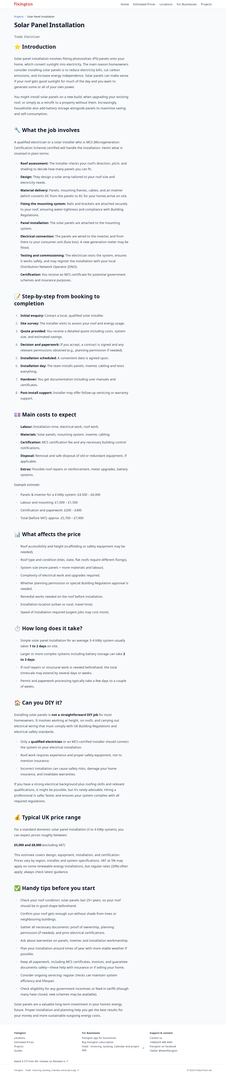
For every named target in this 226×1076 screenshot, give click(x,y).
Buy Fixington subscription (98, 1042)
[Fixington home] (23, 4)
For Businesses (187, 4)
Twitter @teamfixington (163, 1050)
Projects (206, 4)
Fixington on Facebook (163, 1046)
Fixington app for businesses (99, 1038)
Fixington (18, 1070)
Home (125, 4)
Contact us (156, 1038)
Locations (166, 4)
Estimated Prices (144, 4)
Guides (18, 1050)
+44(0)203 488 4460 (161, 1042)
